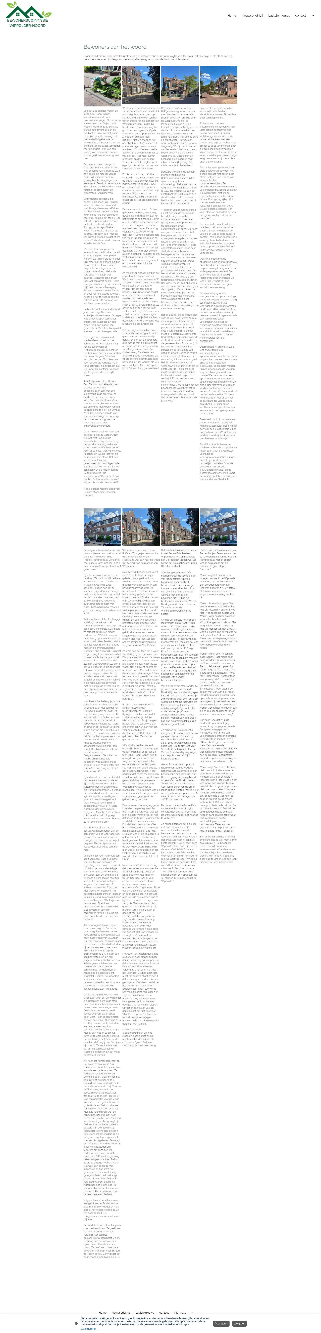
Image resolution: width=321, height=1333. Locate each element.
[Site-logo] (29, 15)
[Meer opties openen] (312, 15)
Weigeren (239, 1323)
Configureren (88, 1328)
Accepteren (221, 1323)
